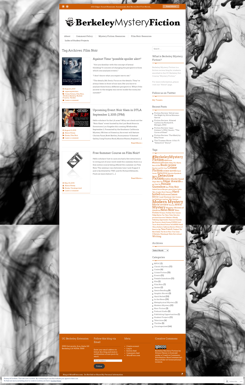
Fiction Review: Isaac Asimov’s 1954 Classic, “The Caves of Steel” (166, 130)
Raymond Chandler (175, 220)
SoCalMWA (175, 224)
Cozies (157, 269)
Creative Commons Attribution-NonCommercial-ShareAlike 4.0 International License (169, 358)
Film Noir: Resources (141, 36)
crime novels (170, 170)
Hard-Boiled (159, 296)
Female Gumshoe (161, 185)
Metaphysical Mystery (164, 302)
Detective (162, 173)
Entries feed (131, 351)
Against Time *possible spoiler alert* (117, 58)
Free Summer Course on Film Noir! (116, 153)
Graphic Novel (161, 192)
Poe (163, 215)
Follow (99, 366)
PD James (162, 213)
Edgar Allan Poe (157, 182)
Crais (165, 168)
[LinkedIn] (67, 6)
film (167, 187)
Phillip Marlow (157, 215)
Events (67, 135)
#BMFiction (168, 160)
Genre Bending (161, 290)
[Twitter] (63, 6)
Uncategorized (76, 188)
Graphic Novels (161, 293)
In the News (159, 299)
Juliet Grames (176, 197)
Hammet (169, 192)
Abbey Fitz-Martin (175, 163)
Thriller (73, 98)
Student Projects (161, 317)
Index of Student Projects (77, 40)
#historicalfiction (160, 163)
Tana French (167, 229)
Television (159, 320)
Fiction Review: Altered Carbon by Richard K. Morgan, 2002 (165, 122)
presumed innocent (158, 217)
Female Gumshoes (162, 278)
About (67, 36)
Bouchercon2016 (157, 168)
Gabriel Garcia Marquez (160, 189)
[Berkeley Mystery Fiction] (123, 28)
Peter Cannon (176, 213)
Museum (172, 205)
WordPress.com (133, 355)
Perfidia (168, 213)
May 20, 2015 (69, 183)
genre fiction (172, 189)
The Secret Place (166, 232)
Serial (159, 224)
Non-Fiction (160, 308)
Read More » (136, 143)
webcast (179, 234)
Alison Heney (70, 133)
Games (157, 287)
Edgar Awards (172, 181)
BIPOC (157, 263)
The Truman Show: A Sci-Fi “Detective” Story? (167, 141)
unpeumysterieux (71, 91)
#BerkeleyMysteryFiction (167, 158)
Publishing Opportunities (160, 220)
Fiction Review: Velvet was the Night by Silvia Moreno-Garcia (167, 115)
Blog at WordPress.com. (73, 375)
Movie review (160, 204)
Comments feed (132, 353)
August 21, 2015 (70, 130)
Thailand (176, 229)
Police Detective (174, 215)
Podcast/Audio (161, 311)
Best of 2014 (156, 165)
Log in (129, 348)
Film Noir (80, 94)
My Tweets (157, 100)
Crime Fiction (70, 94)
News (164, 210)
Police (167, 215)
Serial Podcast (165, 224)
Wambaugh (164, 234)
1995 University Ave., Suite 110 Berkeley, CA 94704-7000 (75, 347)
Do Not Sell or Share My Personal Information (103, 375)
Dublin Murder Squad (174, 179)
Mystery (158, 207)
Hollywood (165, 194)
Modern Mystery (69, 96)
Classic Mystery (161, 266)
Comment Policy (84, 36)
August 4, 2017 (70, 89)
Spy (159, 229)
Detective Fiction (163, 177)
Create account (132, 346)
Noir (171, 210)
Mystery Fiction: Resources (112, 36)
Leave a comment (71, 100)
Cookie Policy (56, 381)
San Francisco (157, 222)
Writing (156, 236)
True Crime (176, 232)
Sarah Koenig (166, 222)
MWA (178, 204)
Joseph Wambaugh (165, 197)
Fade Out (158, 184)
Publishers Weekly (172, 217)
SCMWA (174, 222)
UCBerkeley (156, 234)
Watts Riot (172, 234)
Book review (168, 165)
